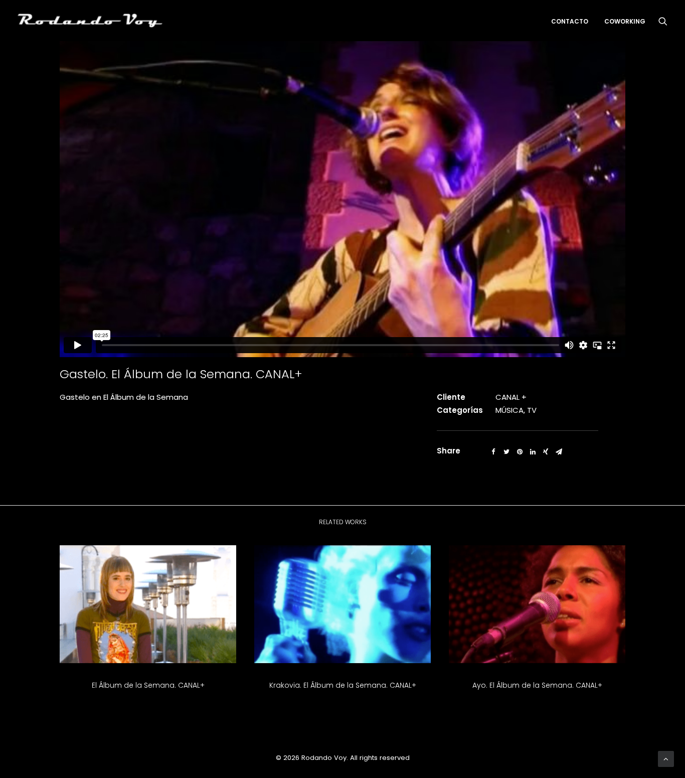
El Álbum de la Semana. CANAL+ (148, 685)
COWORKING (624, 21)
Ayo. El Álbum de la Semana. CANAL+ (537, 685)
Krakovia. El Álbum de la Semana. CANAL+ (342, 685)
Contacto (569, 21)
